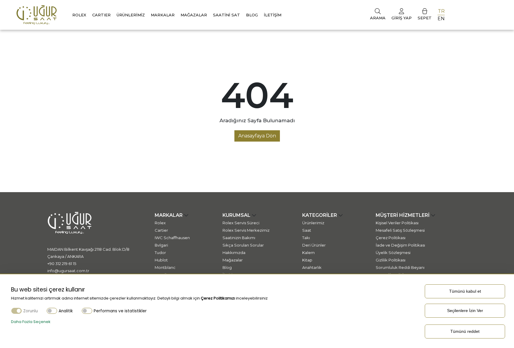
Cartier (161, 230)
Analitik (66, 311)
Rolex (79, 14)
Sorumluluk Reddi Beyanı (400, 267)
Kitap (307, 260)
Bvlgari (161, 245)
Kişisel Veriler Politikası (397, 222)
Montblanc (165, 267)
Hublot (161, 260)
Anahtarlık (312, 267)
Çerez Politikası (390, 237)
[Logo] (36, 14)
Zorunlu (30, 311)
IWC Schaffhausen (172, 237)
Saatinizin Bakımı (238, 237)
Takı (306, 237)
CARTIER (101, 14)
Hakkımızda (233, 252)
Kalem (308, 252)
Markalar (163, 14)
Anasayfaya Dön (257, 136)
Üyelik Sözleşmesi (393, 252)
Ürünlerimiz (131, 14)
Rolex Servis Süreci (240, 222)
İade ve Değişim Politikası (400, 245)
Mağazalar (194, 14)
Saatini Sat (226, 14)
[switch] (52, 310)
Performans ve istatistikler (120, 311)
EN (441, 18)
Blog (252, 14)
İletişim (272, 14)
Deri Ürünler (314, 245)
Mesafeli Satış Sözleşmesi (400, 230)
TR (441, 11)
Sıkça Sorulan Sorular (243, 245)
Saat (306, 230)
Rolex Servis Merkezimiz (245, 230)
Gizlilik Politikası (390, 260)
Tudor (160, 252)
